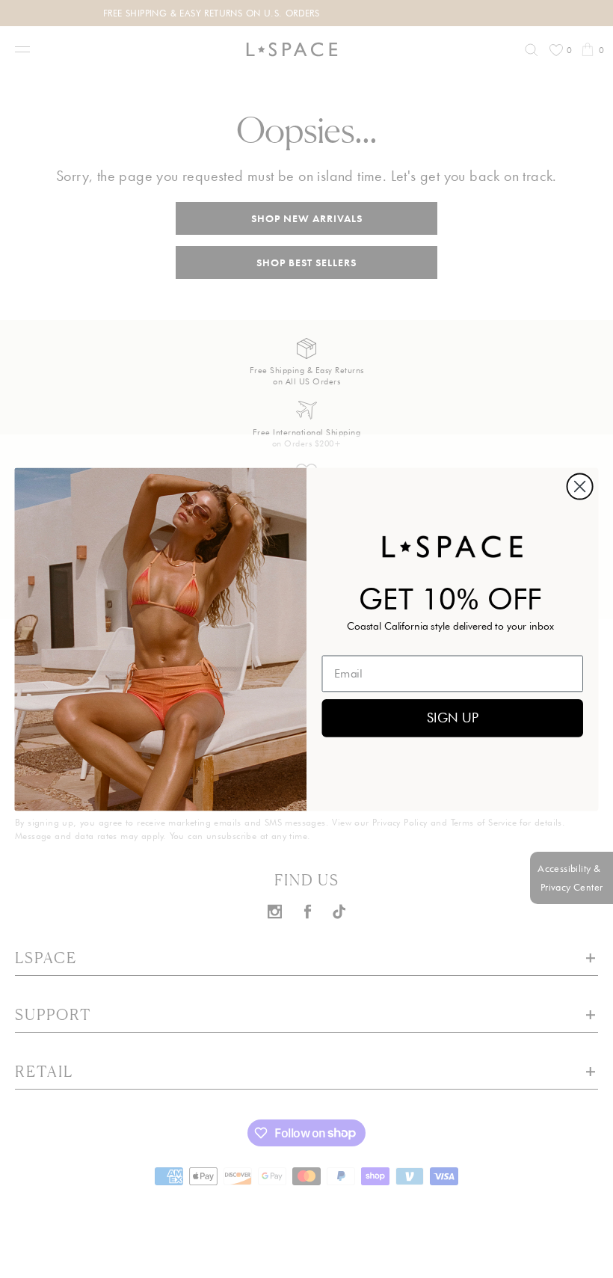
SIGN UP (452, 717)
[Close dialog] (580, 486)
